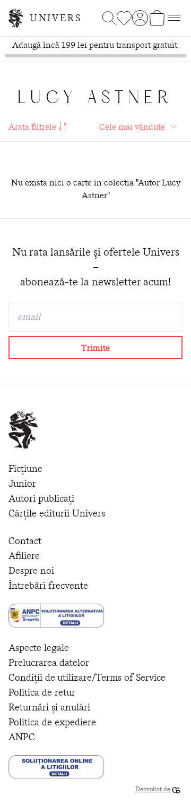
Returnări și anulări (49, 707)
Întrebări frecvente (48, 585)
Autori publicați (41, 498)
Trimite (95, 347)
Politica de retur (41, 692)
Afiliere (24, 555)
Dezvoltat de (153, 788)
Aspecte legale (38, 647)
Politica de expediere (52, 722)
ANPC (21, 737)
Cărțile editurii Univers (56, 513)
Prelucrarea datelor (48, 662)
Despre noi (31, 570)
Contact (24, 541)
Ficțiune (25, 468)
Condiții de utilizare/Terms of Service (87, 677)
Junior (22, 483)
